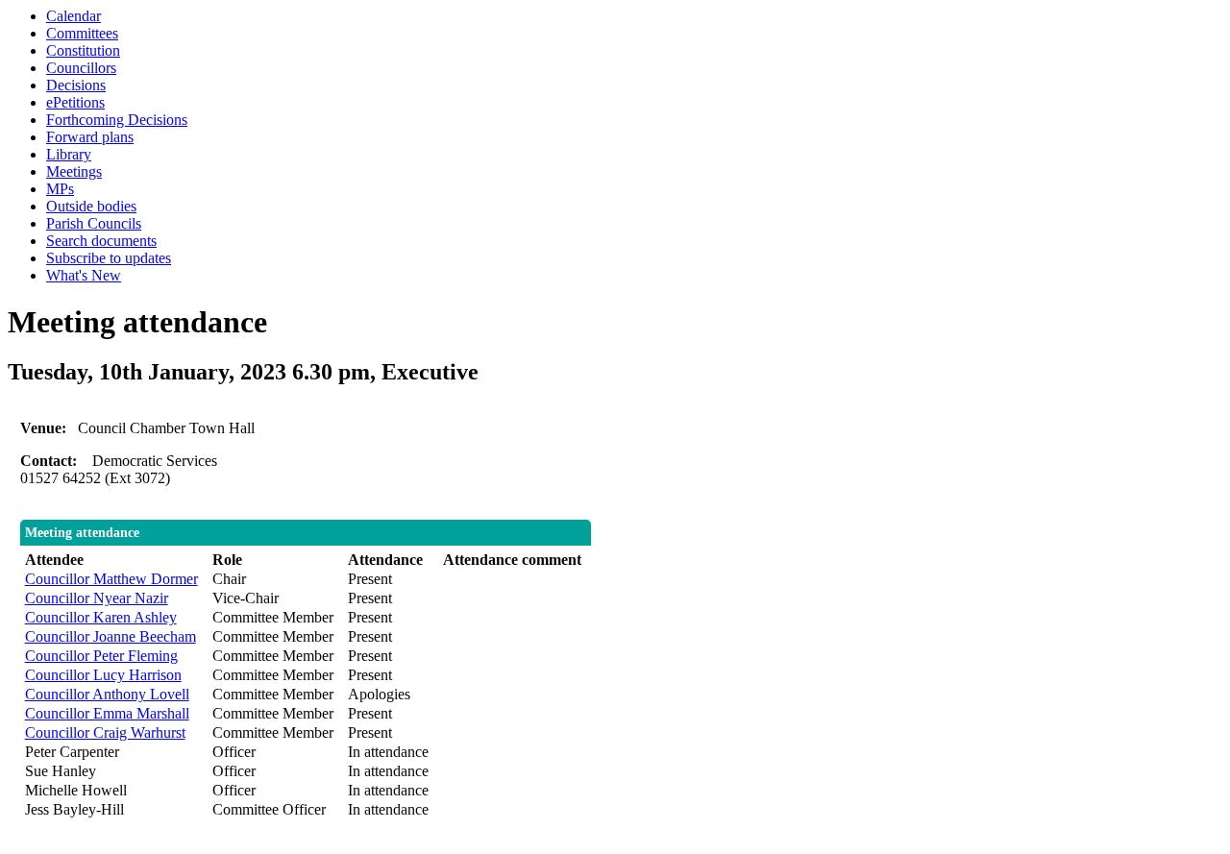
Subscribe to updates (108, 258)
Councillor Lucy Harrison (103, 675)
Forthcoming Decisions (116, 119)
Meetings (74, 171)
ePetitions (75, 102)
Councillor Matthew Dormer (111, 579)
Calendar (73, 16)
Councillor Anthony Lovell (107, 694)
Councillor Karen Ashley (101, 617)
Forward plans (90, 137)
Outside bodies (91, 206)
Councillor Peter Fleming (101, 655)
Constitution (83, 50)
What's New (83, 275)
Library (68, 154)
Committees (82, 33)
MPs (60, 189)
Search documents (101, 240)
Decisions (76, 85)
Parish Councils (93, 223)
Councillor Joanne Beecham (110, 636)
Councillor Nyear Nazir (96, 598)
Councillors (81, 68)
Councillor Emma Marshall (107, 713)
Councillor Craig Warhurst (105, 732)
